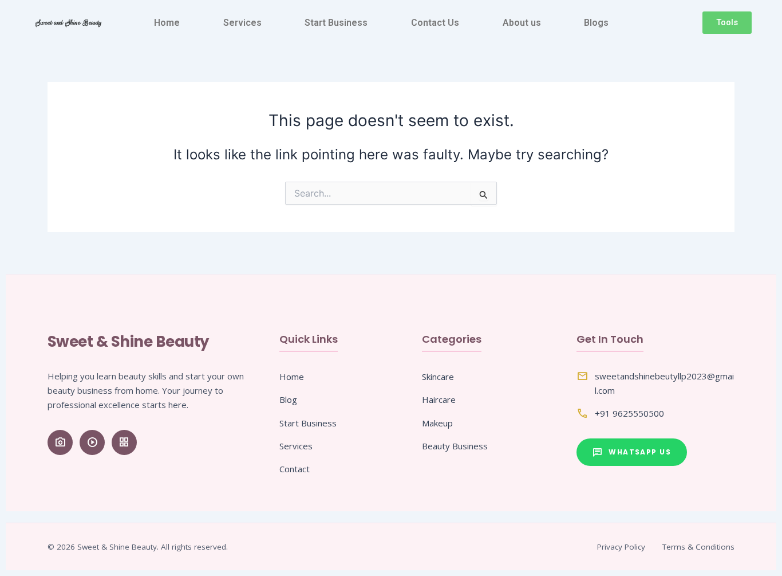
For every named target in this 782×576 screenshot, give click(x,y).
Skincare (438, 376)
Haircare (439, 399)
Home (167, 22)
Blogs (596, 22)
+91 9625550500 (629, 413)
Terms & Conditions (698, 547)
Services (242, 22)
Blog (288, 399)
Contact (294, 469)
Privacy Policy (621, 547)
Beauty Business (455, 446)
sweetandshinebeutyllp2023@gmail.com (664, 383)
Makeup (437, 423)
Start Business (336, 22)
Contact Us (435, 22)
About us (522, 22)
